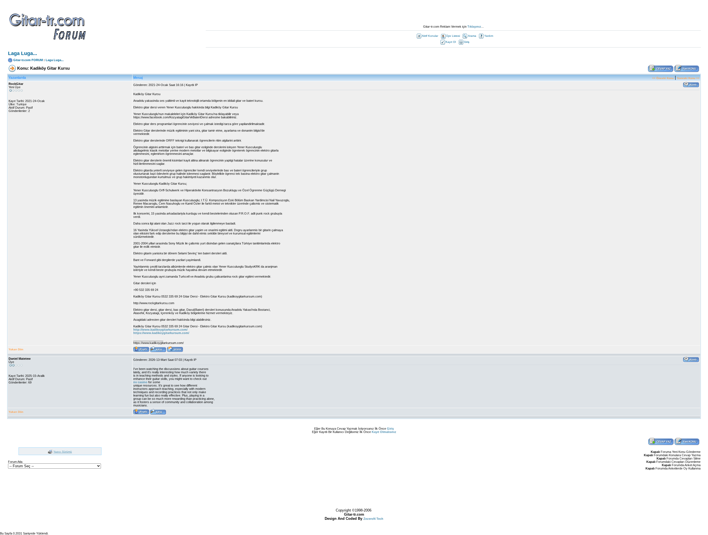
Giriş (466, 41)
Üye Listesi (453, 35)
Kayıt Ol (451, 41)
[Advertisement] (453, 12)
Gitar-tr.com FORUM (28, 60)
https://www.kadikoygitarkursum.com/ (161, 333)
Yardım (488, 35)
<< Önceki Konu (663, 78)
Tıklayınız (474, 26)
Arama (472, 35)
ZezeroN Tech (373, 518)
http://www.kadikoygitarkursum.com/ (160, 329)
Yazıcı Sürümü (62, 451)
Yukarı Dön (16, 349)
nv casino (140, 382)
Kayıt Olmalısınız (384, 432)
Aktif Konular (430, 35)
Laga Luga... (55, 60)
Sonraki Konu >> (688, 78)
